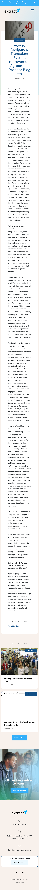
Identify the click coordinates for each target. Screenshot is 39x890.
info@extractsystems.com (19, 850)
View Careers (19, 863)
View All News (19, 738)
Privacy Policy (19, 882)
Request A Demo (19, 791)
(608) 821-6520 (19, 824)
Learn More (25, 4)
